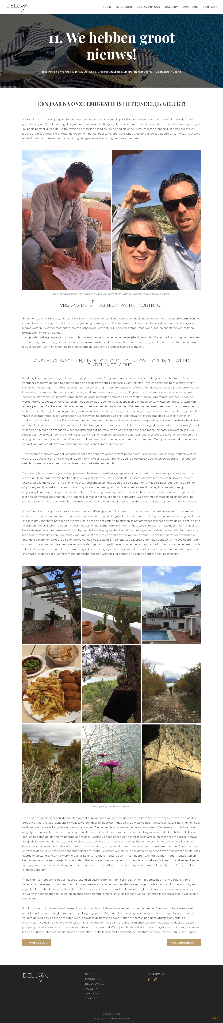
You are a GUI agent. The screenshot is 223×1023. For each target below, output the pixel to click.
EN (218, 1018)
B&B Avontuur (148, 7)
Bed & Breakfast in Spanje (105, 71)
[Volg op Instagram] (156, 980)
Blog (107, 7)
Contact (209, 7)
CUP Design (110, 1018)
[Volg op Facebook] (149, 980)
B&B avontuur (95, 983)
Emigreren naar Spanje (137, 71)
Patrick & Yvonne (59, 71)
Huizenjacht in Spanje (168, 71)
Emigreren (124, 7)
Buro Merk (124, 1018)
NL (214, 1018)
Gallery (171, 7)
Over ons (190, 7)
